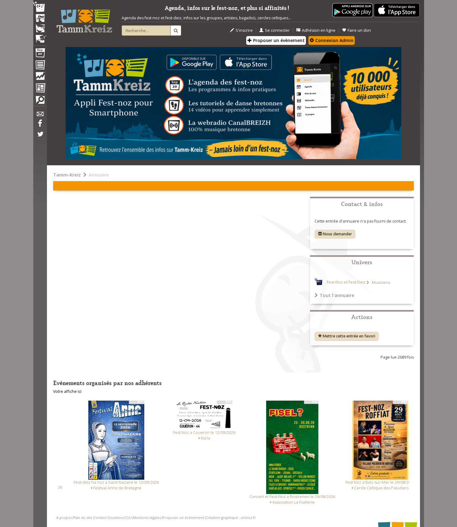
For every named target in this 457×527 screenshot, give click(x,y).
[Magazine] (39, 88)
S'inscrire (244, 30)
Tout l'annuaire (337, 295)
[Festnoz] (39, 7)
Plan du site (82, 517)
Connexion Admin (333, 40)
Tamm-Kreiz (67, 175)
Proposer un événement (183, 517)
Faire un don (359, 30)
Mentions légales (147, 517)
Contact (100, 517)
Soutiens (115, 517)
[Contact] (39, 116)
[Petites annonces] (39, 101)
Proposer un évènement (278, 40)
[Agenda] (39, 54)
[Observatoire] (39, 77)
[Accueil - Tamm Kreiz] (84, 19)
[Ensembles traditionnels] (39, 36)
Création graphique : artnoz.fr (230, 517)
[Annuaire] (39, 66)
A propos (64, 517)
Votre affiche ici (67, 391)
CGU (128, 517)
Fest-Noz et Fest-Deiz (346, 282)
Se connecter (277, 30)
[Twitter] (39, 137)
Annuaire (99, 175)
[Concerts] (39, 18)
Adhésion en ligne (318, 30)
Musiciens (380, 282)
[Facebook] (39, 125)
